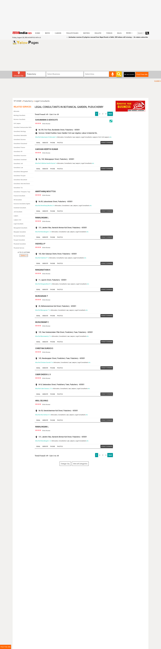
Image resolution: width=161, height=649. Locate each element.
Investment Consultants (20, 208)
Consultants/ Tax (18, 187)
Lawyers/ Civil (17, 220)
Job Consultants (18, 212)
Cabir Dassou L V (43, 374)
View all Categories (80, 464)
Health (98, 33)
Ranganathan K (42, 270)
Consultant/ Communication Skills (23, 127)
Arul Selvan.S (41, 400)
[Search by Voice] (112, 74)
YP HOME (17, 101)
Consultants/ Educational (20, 143)
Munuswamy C (42, 322)
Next (110, 114)
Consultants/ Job (18, 163)
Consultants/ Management (21, 171)
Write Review (46, 124)
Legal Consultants (42, 101)
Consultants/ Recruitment (20, 179)
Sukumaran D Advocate (46, 120)
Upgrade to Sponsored (106, 142)
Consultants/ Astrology (20, 131)
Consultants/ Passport (19, 175)
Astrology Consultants (19, 115)
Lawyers (16, 216)
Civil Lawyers (17, 123)
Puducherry (28, 101)
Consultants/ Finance (19, 147)
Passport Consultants (19, 240)
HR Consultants (18, 200)
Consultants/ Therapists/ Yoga (22, 191)
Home (37, 33)
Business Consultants (19, 119)
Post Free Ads (142, 74)
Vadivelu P (40, 244)
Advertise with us (34, 37)
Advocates (16, 111)
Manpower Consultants (20, 232)
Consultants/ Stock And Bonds (22, 183)
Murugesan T (41, 296)
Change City (65, 464)
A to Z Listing (24, 252)
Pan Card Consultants (19, 236)
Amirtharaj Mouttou (45, 191)
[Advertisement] (80, 15)
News (47, 33)
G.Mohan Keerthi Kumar (46, 149)
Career (58, 33)
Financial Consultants (19, 196)
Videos (109, 33)
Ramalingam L (42, 217)
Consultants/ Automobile (20, 135)
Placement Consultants (20, 244)
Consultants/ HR (18, 151)
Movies (86, 33)
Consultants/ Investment (20, 159)
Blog (119, 33)
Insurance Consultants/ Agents (22, 204)
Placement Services (19, 248)
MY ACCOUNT (129, 74)
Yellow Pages (72, 33)
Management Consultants (20, 228)
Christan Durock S (44, 348)
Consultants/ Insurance (20, 155)
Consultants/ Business (20, 139)
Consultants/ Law (18, 167)
